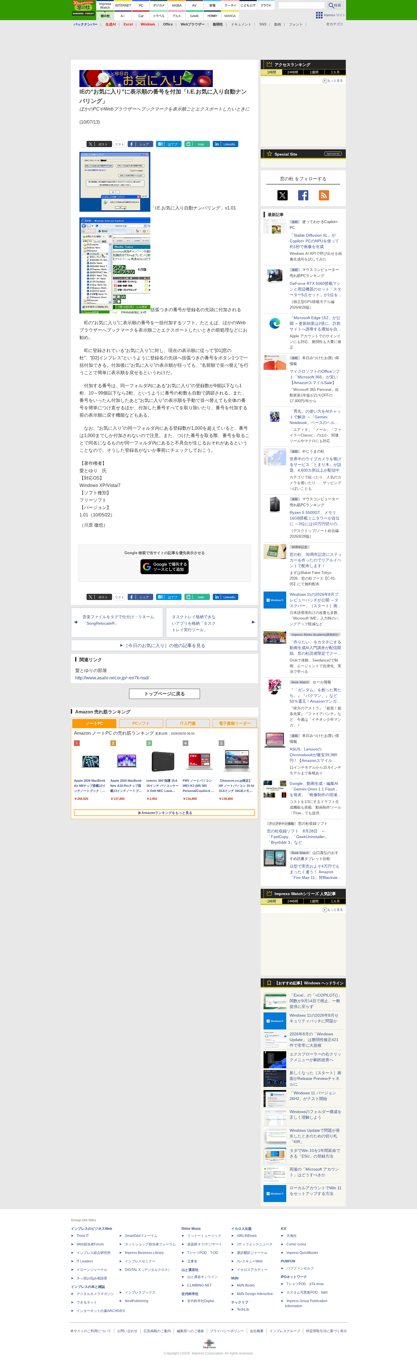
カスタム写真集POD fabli (307, 1292)
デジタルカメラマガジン (95, 1294)
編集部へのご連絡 (190, 1331)
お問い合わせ (127, 1331)
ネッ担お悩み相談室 (92, 1278)
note (201, 144)
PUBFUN (288, 1261)
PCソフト (141, 723)
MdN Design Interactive (255, 1294)
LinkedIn (229, 144)
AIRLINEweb (247, 1236)
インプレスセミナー (140, 1261)
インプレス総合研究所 (94, 1253)
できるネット (87, 1302)
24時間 (292, 72)
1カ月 (335, 72)
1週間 (314, 72)
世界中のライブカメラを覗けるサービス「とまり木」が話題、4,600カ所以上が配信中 (315, 464)
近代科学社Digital (200, 1301)
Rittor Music (191, 1229)
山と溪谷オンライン (202, 1277)
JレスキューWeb (250, 1261)
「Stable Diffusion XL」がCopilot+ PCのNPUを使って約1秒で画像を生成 (314, 241)
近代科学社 (190, 1294)
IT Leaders (85, 1261)
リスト (119, 144)
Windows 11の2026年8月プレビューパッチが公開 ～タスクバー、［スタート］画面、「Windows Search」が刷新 (315, 605)
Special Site (286, 154)
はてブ (172, 144)
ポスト (103, 144)
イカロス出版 (241, 1229)
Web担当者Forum (90, 1244)
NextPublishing (136, 1301)
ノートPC (94, 723)
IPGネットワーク (294, 1277)
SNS (262, 24)
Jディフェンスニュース (255, 1244)
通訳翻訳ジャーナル (252, 1253)
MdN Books (246, 1285)
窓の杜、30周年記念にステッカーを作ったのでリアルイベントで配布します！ (316, 560)
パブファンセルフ (300, 1268)
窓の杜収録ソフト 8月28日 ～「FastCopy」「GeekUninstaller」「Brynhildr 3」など (298, 837)
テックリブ (239, 1302)
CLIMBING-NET (199, 1285)
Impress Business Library (144, 1253)
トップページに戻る (164, 693)
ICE (284, 1229)
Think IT (83, 1236)
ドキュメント (241, 24)
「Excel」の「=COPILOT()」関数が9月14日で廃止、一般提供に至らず (316, 1001)
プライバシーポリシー (227, 1331)
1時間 (271, 72)
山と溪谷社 (190, 1270)
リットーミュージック (204, 1236)
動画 (277, 24)
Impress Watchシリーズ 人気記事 (305, 893)
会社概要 (257, 1331)
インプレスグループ (284, 1331)
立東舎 (192, 1261)
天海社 (292, 1236)
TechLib (243, 1309)
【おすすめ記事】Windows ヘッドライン (309, 983)
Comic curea (296, 1244)
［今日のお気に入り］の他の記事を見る (164, 645)
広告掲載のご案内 (157, 1331)
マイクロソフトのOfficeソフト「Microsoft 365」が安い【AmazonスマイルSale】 (315, 377)
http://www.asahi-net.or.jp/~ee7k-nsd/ (112, 677)
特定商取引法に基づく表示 (326, 1331)
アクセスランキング (292, 64)
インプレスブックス (140, 1292)
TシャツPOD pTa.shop (305, 1284)
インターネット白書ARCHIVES (101, 1311)
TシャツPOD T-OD (202, 1253)
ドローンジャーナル (92, 1270)
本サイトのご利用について (90, 1331)
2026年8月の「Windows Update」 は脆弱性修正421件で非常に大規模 (314, 1040)
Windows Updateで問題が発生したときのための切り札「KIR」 (315, 1136)
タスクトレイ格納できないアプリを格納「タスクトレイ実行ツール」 (194, 623)
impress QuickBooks (302, 1253)
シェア (144, 144)
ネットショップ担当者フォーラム (150, 1244)
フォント (296, 24)
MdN (235, 1278)
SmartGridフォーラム (141, 1236)
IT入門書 (188, 723)
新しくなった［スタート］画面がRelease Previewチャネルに (315, 1078)
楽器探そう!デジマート (204, 1244)
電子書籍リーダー (235, 723)
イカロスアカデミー (252, 1270)
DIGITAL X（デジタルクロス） (148, 1270)
